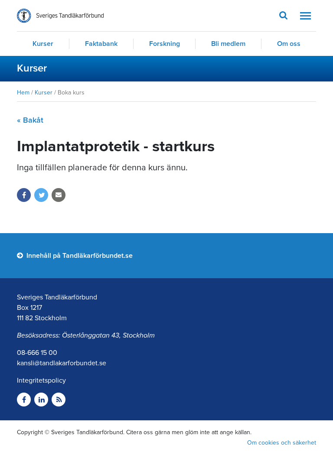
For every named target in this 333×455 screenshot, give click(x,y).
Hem (23, 92)
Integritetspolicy (41, 380)
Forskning (164, 43)
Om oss (288, 43)
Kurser (43, 43)
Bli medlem (228, 43)
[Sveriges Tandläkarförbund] (60, 15)
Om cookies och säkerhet (281, 442)
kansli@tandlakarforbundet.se (61, 363)
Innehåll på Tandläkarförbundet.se (79, 255)
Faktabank (101, 43)
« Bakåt (30, 120)
